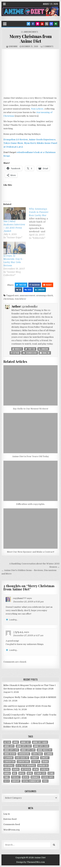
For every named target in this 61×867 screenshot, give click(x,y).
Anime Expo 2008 (41, 746)
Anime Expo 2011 (28, 750)
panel (6, 777)
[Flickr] (38, 24)
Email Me (46, 352)
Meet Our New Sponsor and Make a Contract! (30, 552)
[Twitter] (28, 24)
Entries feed (9, 819)
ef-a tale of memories (25, 765)
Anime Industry (44, 750)
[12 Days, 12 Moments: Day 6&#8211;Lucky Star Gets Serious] (14, 248)
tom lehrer (20, 299)
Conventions (23, 761)
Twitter (22, 284)
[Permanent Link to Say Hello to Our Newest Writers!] (30, 385)
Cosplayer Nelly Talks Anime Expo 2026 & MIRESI (29, 697)
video (45, 781)
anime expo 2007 (24, 746)
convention (9, 761)
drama (45, 761)
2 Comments (48, 46)
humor (16, 769)
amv (16, 295)
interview (26, 769)
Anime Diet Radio (40, 742)
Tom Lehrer (37, 109)
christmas (8, 299)
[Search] (47, 24)
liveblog (44, 769)
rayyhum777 (19, 598)
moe (14, 773)
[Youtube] (42, 24)
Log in (6, 814)
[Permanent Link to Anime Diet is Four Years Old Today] (30, 433)
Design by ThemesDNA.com (30, 862)
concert (45, 757)
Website (18, 349)
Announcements (31, 31)
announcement (27, 295)
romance (35, 777)
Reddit (49, 284)
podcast (16, 777)
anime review (9, 753)
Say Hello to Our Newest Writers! (30, 408)
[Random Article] (51, 24)
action (7, 742)
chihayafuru (23, 753)
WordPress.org (11, 830)
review (25, 777)
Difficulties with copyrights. (30, 504)
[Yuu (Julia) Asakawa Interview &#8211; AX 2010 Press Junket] (14, 213)
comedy (34, 757)
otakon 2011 (40, 773)
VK (20, 289)
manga (7, 773)
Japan (35, 769)
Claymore (8, 757)
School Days (47, 777)
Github (16, 352)
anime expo (9, 746)
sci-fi (6, 781)
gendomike (13, 46)
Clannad (48, 753)
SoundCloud (31, 352)
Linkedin (41, 289)
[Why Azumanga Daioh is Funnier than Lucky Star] (41, 223)
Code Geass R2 (22, 757)
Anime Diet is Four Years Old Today (30, 456)
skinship (16, 781)
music (22, 773)
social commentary (31, 781)
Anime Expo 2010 (11, 750)
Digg (30, 289)
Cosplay (35, 761)
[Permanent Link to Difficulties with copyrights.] (30, 481)
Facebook (36, 284)
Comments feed (11, 824)
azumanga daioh (44, 295)
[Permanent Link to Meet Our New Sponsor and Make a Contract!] (30, 528)
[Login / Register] (56, 24)
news (29, 773)
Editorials (9, 765)
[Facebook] (33, 24)
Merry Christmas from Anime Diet (30, 38)
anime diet (25, 742)
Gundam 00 (43, 765)
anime (15, 742)
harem (7, 769)
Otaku (51, 773)
